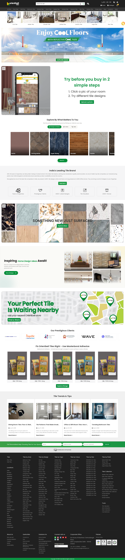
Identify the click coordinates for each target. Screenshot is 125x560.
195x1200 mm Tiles (90, 483)
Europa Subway (106, 497)
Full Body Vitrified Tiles (60, 481)
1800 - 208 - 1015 (107, 2)
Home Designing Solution (45, 541)
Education (41, 539)
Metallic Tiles (42, 487)
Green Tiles (73, 473)
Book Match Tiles (43, 491)
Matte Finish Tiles (106, 460)
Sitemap (25, 543)
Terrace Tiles (26, 471)
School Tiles (26, 499)
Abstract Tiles (42, 497)
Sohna (8, 511)
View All (62, 160)
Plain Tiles (41, 483)
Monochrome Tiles (43, 499)
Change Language (59, 544)
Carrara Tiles (42, 495)
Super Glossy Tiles (106, 466)
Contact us (26, 537)
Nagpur (9, 500)
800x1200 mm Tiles (91, 475)
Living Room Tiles (27, 473)
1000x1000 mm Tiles (91, 493)
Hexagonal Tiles (43, 505)
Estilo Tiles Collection (107, 476)
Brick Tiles (41, 503)
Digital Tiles (57, 470)
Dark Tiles (72, 487)
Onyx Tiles (41, 485)
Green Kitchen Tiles (28, 516)
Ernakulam (9, 505)
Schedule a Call (113, 32)
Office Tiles (26, 481)
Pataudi (9, 519)
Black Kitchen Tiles (27, 518)
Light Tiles (72, 485)
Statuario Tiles (42, 481)
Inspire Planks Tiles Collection (109, 491)
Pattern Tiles (42, 471)
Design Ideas (98, 9)
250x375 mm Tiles (90, 489)
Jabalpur (9, 496)
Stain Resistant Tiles (60, 494)
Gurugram (9, 517)
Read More (62, 183)
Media (8, 543)
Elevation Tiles (26, 466)
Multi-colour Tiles (74, 491)
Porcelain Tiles (58, 464)
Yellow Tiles (73, 479)
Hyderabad (10, 484)
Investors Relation (11, 539)
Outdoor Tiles (26, 470)
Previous (6, 17)
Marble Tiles (57, 9)
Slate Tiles (41, 479)
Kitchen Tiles (40, 9)
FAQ (24, 539)
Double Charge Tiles (60, 471)
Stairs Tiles (25, 503)
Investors (110, 9)
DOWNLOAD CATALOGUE (64, 450)
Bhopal (8, 494)
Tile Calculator (105, 506)
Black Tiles (73, 464)
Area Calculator (106, 508)
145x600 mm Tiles (90, 481)
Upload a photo (87, 102)
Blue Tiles (72, 470)
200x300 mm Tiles (90, 487)
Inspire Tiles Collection (107, 487)
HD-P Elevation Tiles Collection (109, 489)
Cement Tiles (42, 473)
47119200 (83, 546)
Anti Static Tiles (58, 500)
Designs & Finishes (55, 126)
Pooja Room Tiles (27, 505)
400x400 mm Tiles (91, 491)
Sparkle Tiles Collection (108, 474)
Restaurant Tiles (27, 491)
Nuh (8, 513)
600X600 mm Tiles (91, 460)
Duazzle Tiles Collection (108, 486)
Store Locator (26, 541)
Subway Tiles (90, 9)
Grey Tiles (72, 466)
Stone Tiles (41, 470)
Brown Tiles (73, 495)
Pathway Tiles (26, 483)
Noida (8, 515)
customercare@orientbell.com (81, 548)
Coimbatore (10, 502)
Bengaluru (9, 474)
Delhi (8, 470)
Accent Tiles (26, 495)
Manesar (9, 523)
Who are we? (10, 537)
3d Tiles (40, 460)
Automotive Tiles (27, 497)
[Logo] (13, 3)
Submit (107, 444)
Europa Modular (106, 493)
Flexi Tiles (82, 9)
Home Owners (42, 537)
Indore (8, 498)
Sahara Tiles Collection (108, 482)
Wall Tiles (22, 9)
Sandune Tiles (73, 497)
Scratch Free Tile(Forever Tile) (61, 490)
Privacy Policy (99, 537)
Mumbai (9, 472)
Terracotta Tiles (74, 460)
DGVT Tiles (57, 487)
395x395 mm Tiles (90, 468)
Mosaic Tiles (42, 514)
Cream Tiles (73, 481)
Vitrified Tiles (65, 9)
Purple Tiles (73, 489)
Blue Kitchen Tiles (27, 514)
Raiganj (9, 482)
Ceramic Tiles (73, 9)
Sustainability (10, 545)
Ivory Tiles (72, 477)
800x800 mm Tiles (91, 473)
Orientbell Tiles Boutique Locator (29, 549)
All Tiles (9, 9)
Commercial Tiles (27, 487)
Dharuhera (9, 525)
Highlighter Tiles (58, 477)
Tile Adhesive (42, 551)
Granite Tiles (42, 468)
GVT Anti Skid (26, 511)
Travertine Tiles (42, 477)
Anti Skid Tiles (58, 468)
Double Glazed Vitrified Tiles (62, 493)
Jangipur (9, 480)
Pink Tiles (72, 483)
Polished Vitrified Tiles (60, 483)
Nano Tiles (57, 496)
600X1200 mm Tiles (91, 462)
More (116, 9)
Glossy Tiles (105, 462)
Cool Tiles (57, 475)
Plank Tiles (41, 509)
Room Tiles (48, 9)
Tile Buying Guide (43, 543)
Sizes (74, 126)
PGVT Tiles (57, 479)
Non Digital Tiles (58, 498)
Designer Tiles (58, 466)
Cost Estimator (106, 512)
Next (119, 17)
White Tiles (73, 462)
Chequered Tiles (74, 468)
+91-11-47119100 (76, 546)
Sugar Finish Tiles (106, 464)
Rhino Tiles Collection (107, 484)
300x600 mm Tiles (91, 466)
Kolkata (9, 488)
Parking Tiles (26, 464)
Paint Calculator (106, 510)
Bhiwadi (9, 521)
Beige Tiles (73, 475)
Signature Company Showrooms (28, 545)
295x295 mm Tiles (90, 485)
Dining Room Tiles (27, 485)
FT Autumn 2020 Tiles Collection (107, 479)
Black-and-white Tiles (75, 499)
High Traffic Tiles (27, 501)
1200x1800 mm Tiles (91, 495)
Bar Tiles (25, 489)
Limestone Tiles (43, 507)
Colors (66, 126)
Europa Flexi (105, 495)
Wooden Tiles (42, 462)
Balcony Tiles (26, 475)
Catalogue (111, 5)
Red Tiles (72, 471)
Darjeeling (9, 476)
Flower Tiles (41, 475)
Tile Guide (41, 553)
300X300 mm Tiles (91, 464)
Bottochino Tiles (43, 489)
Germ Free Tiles (58, 485)
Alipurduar (9, 478)
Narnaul (9, 507)
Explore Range (62, 386)
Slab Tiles (25, 509)
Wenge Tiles (73, 493)
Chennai (9, 486)
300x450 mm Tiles (91, 470)
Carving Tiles (58, 502)
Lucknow (9, 490)
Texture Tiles (42, 466)
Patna (8, 504)
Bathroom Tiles (31, 9)
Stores (103, 5)
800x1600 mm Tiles (91, 477)
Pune (8, 492)
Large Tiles (25, 507)
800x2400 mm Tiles (91, 479)
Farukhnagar (10, 527)
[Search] (83, 3)
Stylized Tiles (42, 501)
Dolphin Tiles (26, 520)
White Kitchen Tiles (27, 513)
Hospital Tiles (26, 493)
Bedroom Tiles (26, 468)
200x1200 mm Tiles (91, 471)
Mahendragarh (10, 509)
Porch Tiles (25, 479)
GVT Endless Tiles (59, 504)
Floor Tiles (15, 9)
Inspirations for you (43, 545)
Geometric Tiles (43, 493)
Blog (105, 9)
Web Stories (42, 547)
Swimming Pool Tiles (28, 477)
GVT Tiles (57, 473)
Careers (9, 541)
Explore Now (62, 226)
